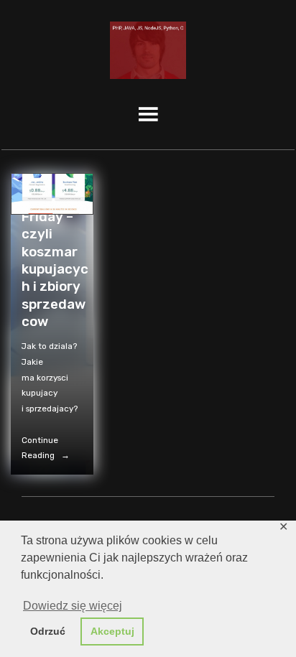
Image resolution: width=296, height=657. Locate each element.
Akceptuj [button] (112, 631)
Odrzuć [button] (47, 631)
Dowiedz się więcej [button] (72, 606)
